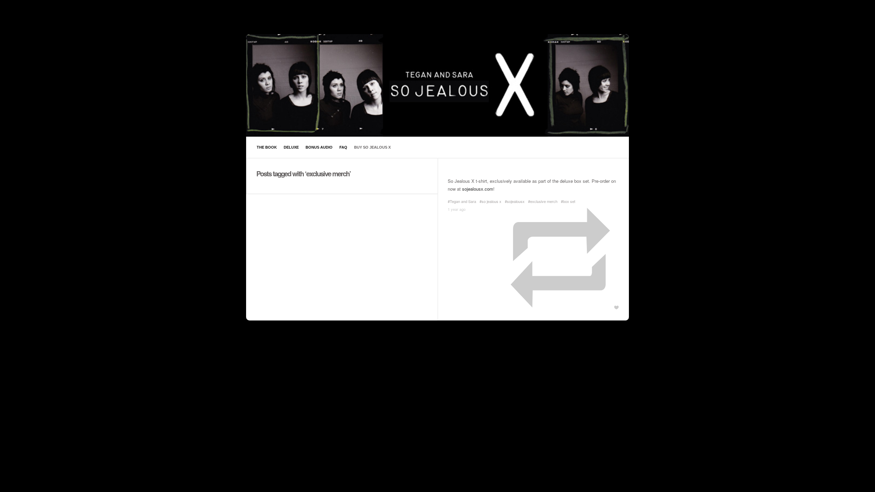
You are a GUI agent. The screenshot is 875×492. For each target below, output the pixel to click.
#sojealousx (515, 201)
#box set (568, 201)
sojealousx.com (477, 189)
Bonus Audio (319, 147)
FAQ (343, 147)
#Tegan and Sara (462, 201)
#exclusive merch (542, 201)
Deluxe (291, 147)
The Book (267, 147)
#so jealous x (490, 201)
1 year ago (457, 209)
